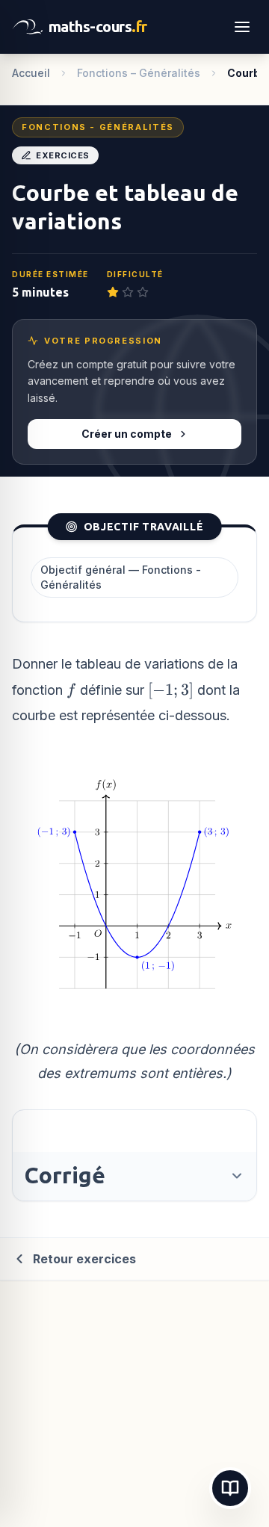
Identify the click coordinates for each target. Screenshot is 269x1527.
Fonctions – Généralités (138, 72)
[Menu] (242, 27)
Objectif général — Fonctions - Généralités (120, 577)
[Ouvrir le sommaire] (230, 1488)
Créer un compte (126, 433)
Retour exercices (84, 1258)
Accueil (31, 72)
